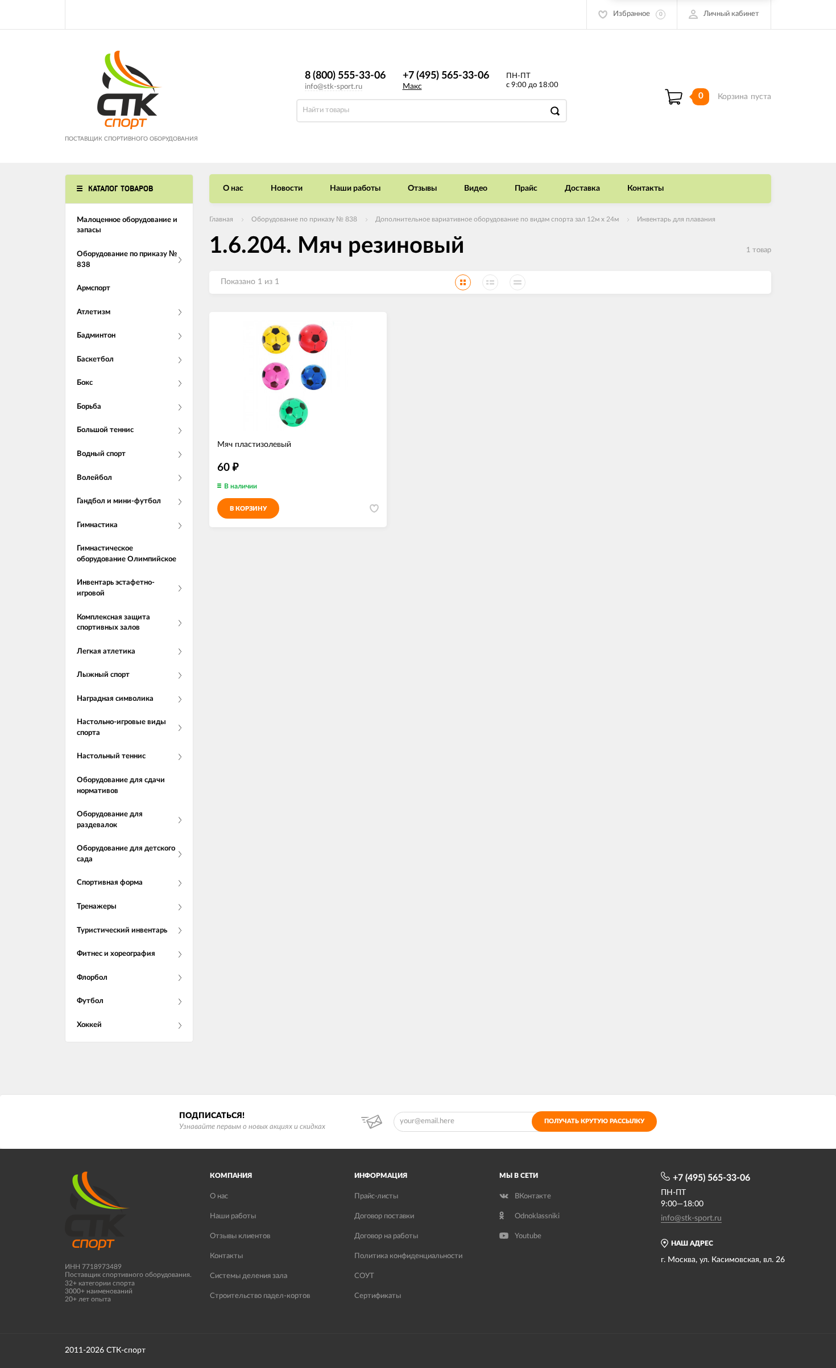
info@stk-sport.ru (333, 87)
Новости (287, 188)
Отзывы (422, 188)
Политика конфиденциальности (408, 1256)
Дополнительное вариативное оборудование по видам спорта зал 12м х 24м (497, 219)
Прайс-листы (376, 1196)
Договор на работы (386, 1236)
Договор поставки (384, 1216)
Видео (475, 188)
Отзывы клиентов (240, 1236)
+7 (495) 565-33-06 (446, 76)
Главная (221, 219)
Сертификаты (377, 1296)
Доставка (582, 188)
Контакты (645, 188)
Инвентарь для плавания (676, 219)
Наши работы (355, 188)
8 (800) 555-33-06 (345, 76)
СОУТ (364, 1276)
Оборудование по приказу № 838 (304, 219)
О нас (233, 188)
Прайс (526, 188)
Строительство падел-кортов (260, 1296)
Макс (412, 87)
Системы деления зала (248, 1276)
